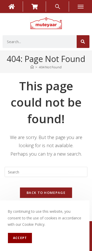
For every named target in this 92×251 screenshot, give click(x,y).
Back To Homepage (46, 192)
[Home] (32, 67)
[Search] (83, 41)
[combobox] (40, 41)
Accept (20, 238)
